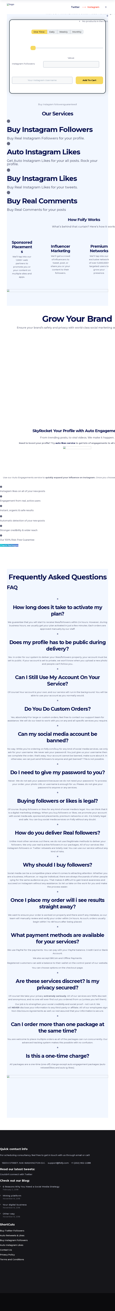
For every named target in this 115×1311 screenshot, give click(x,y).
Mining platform (12, 1195)
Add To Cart (89, 80)
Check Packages (9, 545)
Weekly (63, 31)
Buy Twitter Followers (12, 1230)
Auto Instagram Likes (11, 1245)
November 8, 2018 (11, 1198)
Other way (9, 1213)
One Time (39, 31)
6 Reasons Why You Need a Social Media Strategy (31, 1186)
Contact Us (6, 1249)
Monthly (76, 31)
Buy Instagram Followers (14, 1240)
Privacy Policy (7, 1254)
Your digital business (15, 1204)
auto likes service (65, 443)
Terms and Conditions (12, 1259)
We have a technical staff (37, 412)
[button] (57, 607)
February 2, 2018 (10, 1189)
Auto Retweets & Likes (12, 1235)
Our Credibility (27, 394)
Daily (52, 31)
